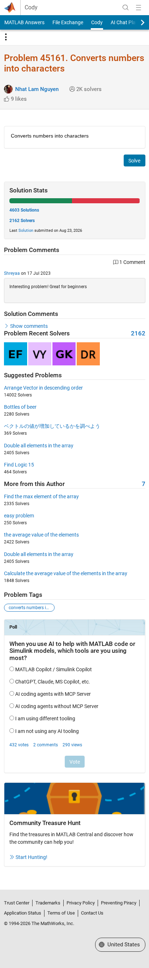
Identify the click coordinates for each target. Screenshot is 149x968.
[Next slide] (136, 22)
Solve (134, 161)
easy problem (19, 515)
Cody (31, 7)
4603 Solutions (24, 210)
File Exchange (67, 22)
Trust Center (16, 903)
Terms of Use (61, 913)
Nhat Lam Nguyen (37, 89)
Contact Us (92, 913)
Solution (25, 230)
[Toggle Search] (125, 7)
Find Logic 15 (19, 465)
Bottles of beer (20, 407)
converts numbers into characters (32, 607)
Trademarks (47, 903)
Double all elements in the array (38, 445)
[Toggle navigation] (6, 37)
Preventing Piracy (118, 903)
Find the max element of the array (41, 496)
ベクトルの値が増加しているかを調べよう (52, 426)
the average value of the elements (41, 535)
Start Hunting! (31, 857)
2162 (138, 333)
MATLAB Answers (24, 22)
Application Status (22, 913)
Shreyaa (12, 273)
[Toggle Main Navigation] (138, 7)
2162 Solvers (22, 220)
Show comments (29, 326)
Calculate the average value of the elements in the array (65, 573)
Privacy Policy (81, 903)
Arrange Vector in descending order (43, 388)
